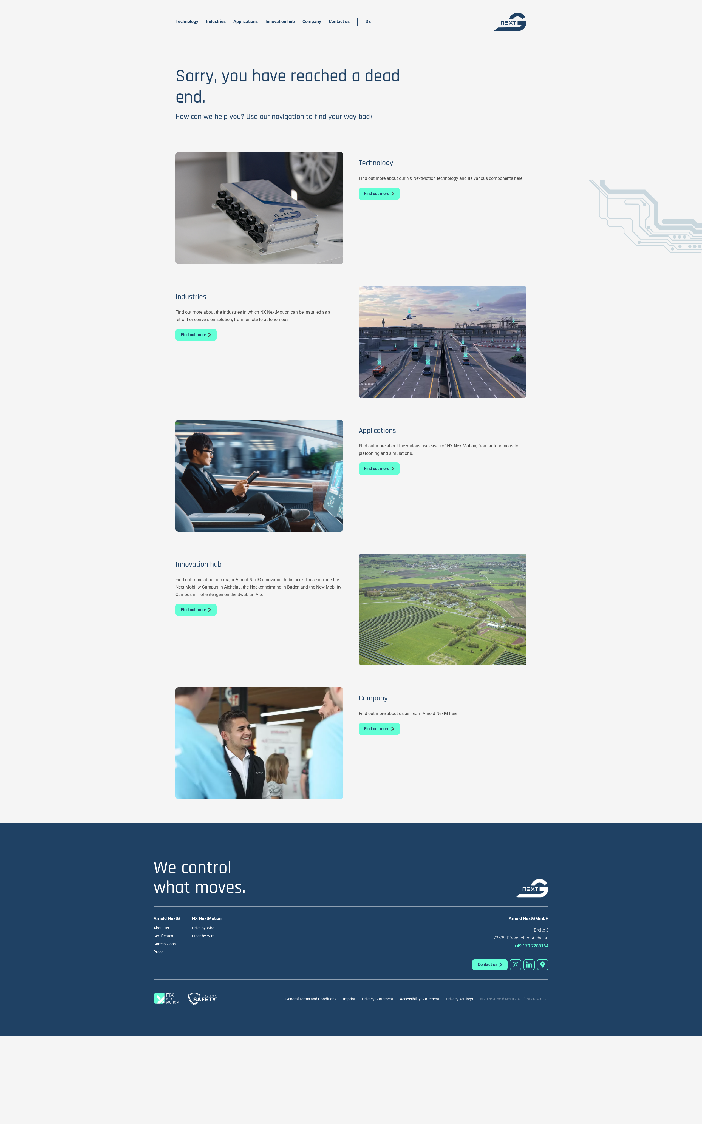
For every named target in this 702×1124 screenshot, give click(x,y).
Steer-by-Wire (203, 936)
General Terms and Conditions (310, 999)
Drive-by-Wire (203, 928)
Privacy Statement (377, 999)
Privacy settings (459, 999)
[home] (510, 22)
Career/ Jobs (165, 944)
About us (161, 928)
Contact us (339, 21)
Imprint (349, 999)
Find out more (376, 193)
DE (368, 21)
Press (158, 952)
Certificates (163, 936)
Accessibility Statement (419, 999)
